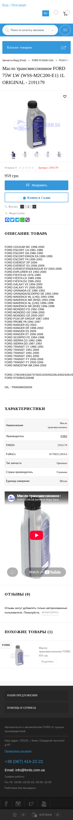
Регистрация (18, 5)
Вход (5, 5)
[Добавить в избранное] (64, 96)
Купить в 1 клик (38, 197)
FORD (64, 436)
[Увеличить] (36, 124)
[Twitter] (12, 220)
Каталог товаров (19, 47)
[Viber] (27, 220)
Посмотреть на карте (18, 751)
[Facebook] (7, 220)
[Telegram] (17, 220)
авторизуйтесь (50, 612)
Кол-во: (13, 206)
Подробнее (47, 661)
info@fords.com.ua (30, 770)
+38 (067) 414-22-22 (24, 761)
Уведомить (39, 185)
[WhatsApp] (22, 220)
